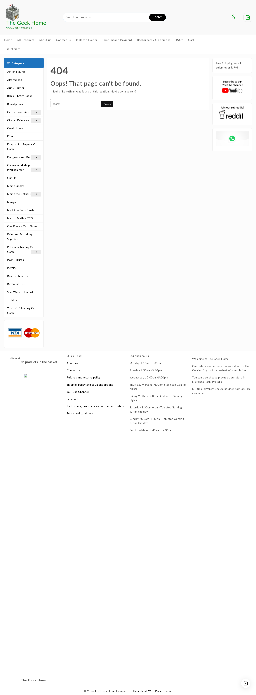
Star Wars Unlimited (20, 292)
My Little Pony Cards (20, 210)
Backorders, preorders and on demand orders (95, 406)
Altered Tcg (14, 79)
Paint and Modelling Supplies (19, 236)
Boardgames (15, 104)
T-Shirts (12, 300)
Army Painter (15, 87)
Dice (10, 136)
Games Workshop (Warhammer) (18, 167)
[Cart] (247, 17)
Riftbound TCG (16, 284)
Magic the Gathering (20, 194)
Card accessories (18, 112)
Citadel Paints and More (22, 120)
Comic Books (15, 128)
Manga (11, 202)
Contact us (74, 370)
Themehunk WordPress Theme (152, 691)
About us (72, 363)
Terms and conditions (80, 413)
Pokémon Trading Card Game (21, 249)
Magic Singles (16, 186)
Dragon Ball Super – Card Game (23, 147)
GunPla (11, 178)
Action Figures (16, 71)
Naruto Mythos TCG (20, 218)
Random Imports (17, 276)
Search (157, 17)
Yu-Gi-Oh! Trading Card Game (22, 310)
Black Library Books (19, 95)
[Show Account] (233, 17)
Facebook (73, 399)
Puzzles (12, 267)
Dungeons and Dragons (22, 157)
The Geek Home (105, 691)
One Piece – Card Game (22, 226)
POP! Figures (15, 259)
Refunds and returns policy (84, 377)
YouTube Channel (78, 391)
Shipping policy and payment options (90, 384)
